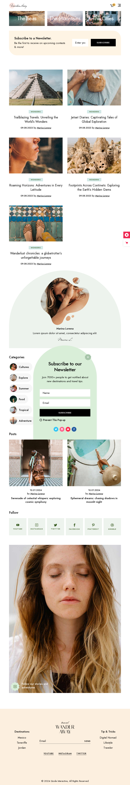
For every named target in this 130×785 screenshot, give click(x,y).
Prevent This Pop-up (54, 420)
